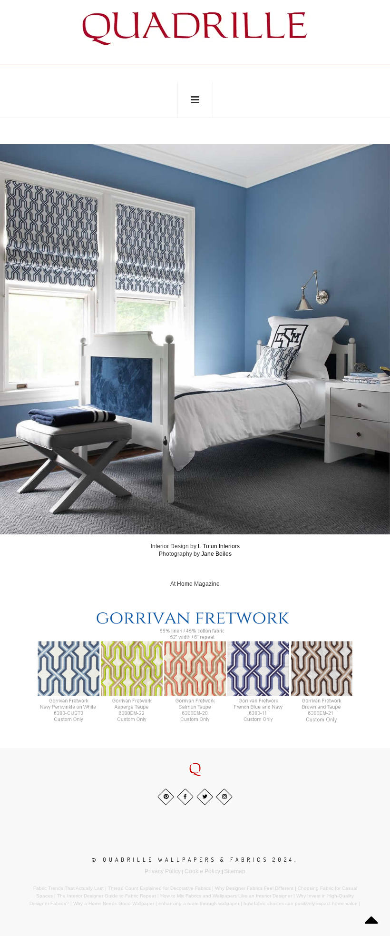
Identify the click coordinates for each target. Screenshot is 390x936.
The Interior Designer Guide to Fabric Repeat (106, 895)
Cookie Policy (202, 871)
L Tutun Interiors (219, 546)
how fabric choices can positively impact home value (301, 903)
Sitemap (234, 871)
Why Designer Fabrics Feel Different (254, 888)
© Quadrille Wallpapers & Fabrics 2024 (193, 859)
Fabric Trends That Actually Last (68, 888)
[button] (195, 769)
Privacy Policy (163, 871)
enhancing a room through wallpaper (198, 903)
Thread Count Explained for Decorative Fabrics (159, 888)
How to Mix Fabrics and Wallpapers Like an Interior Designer (226, 895)
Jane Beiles (216, 554)
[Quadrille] (195, 28)
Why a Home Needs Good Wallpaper (113, 903)
